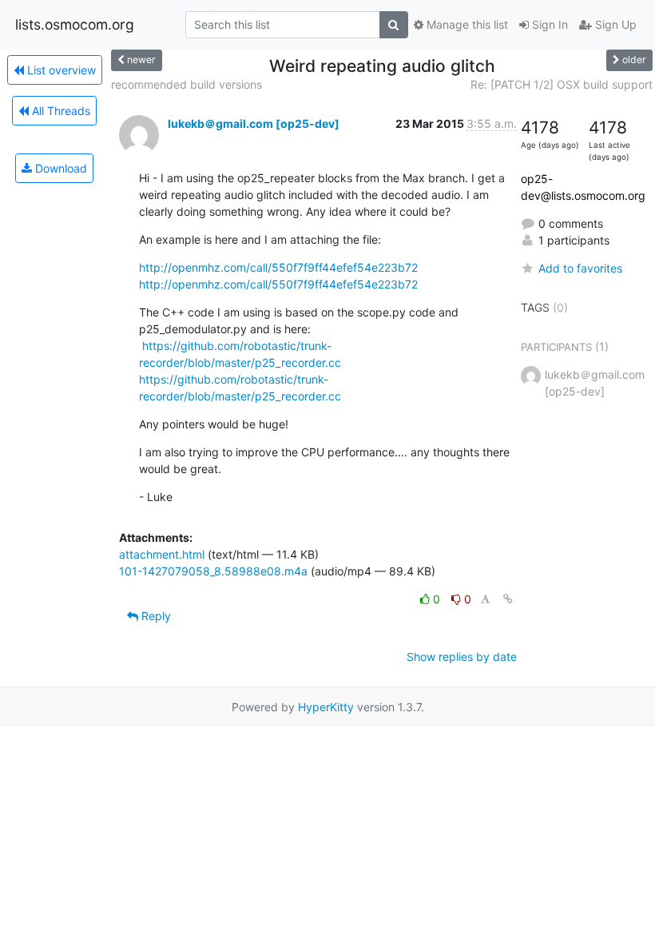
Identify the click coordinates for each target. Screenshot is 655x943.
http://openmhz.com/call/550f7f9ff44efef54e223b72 (278, 267)
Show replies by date (462, 656)
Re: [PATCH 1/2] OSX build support (561, 84)
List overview (60, 70)
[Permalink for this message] (508, 599)
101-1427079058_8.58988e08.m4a (213, 571)
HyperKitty (326, 707)
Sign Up (614, 24)
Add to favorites (580, 268)
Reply (154, 616)
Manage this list (465, 24)
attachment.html (161, 554)
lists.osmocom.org (74, 24)
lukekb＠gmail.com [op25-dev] (253, 123)
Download (59, 168)
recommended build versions (186, 84)
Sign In (548, 24)
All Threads (59, 110)
